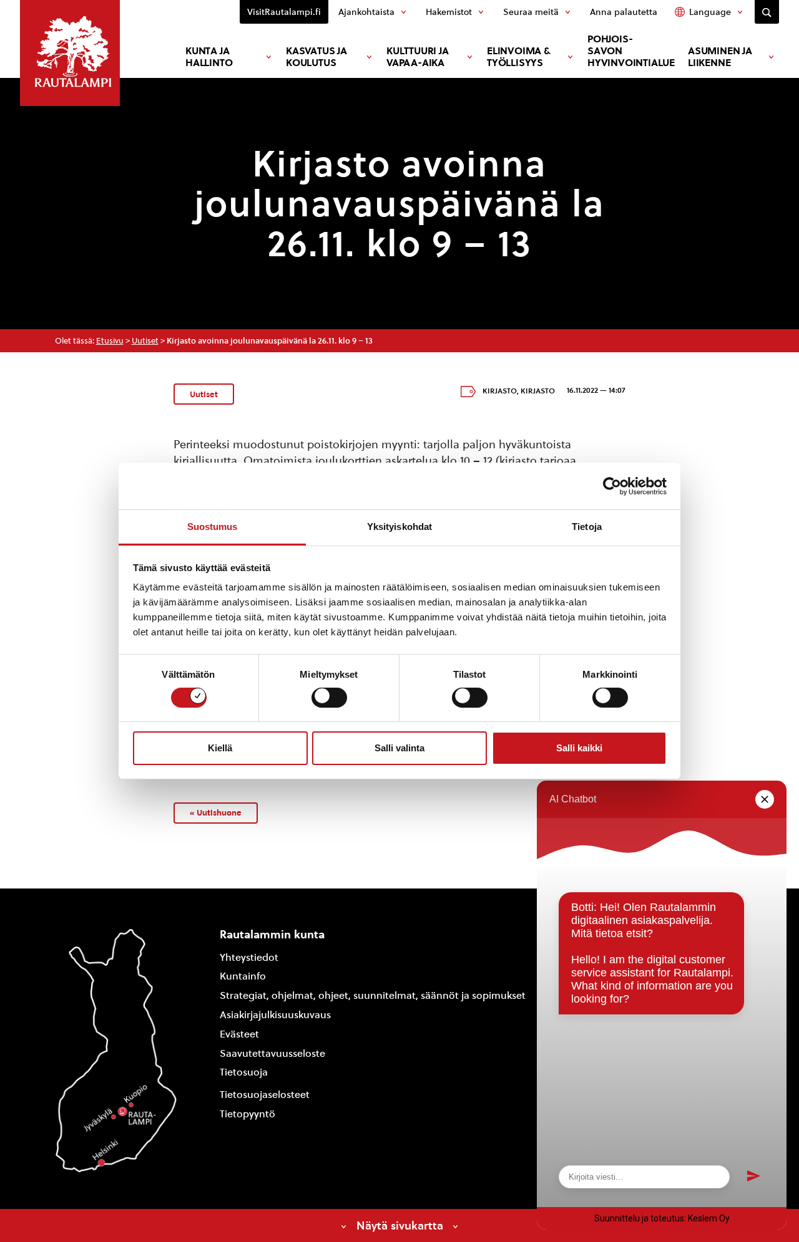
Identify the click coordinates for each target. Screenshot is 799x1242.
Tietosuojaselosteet (265, 1094)
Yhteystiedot (249, 957)
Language (710, 11)
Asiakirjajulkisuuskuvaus (275, 1015)
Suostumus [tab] (212, 526)
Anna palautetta (623, 11)
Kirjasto (500, 391)
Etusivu (110, 340)
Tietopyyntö (247, 1114)
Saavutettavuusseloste (272, 1053)
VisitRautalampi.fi (284, 11)
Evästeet (239, 1034)
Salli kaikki (579, 748)
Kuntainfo (243, 976)
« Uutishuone (216, 812)
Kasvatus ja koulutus (316, 57)
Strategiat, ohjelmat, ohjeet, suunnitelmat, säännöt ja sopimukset (373, 995)
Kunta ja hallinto (208, 57)
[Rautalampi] (70, 53)
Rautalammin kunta (272, 934)
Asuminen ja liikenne (720, 57)
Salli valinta (399, 748)
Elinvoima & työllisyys (519, 57)
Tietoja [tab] (587, 526)
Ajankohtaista (366, 11)
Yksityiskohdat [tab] (399, 526)
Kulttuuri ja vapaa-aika (417, 57)
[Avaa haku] (767, 12)
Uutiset (145, 340)
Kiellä (220, 748)
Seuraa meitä (531, 11)
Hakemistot (449, 11)
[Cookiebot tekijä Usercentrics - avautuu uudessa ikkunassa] (612, 485)
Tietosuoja (244, 1072)
